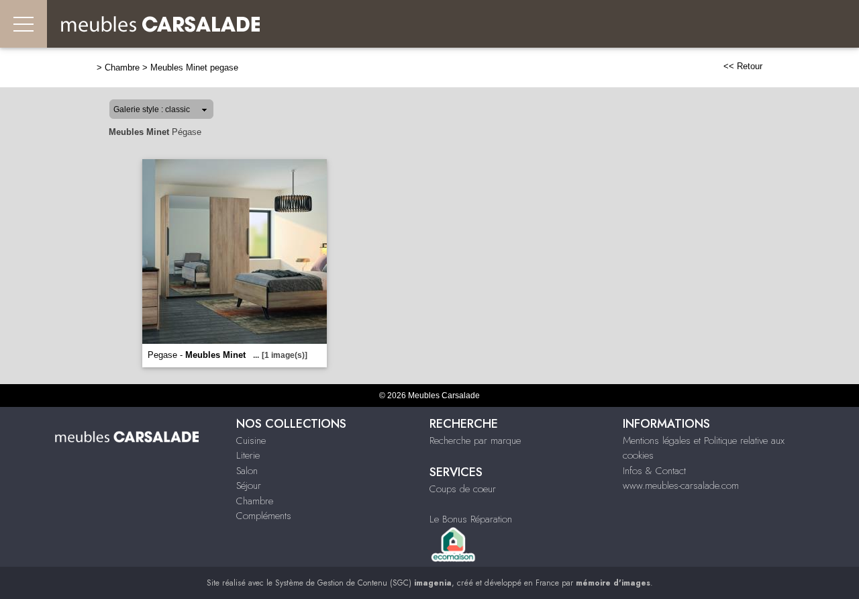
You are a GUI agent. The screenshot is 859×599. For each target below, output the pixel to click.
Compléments (263, 515)
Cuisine (251, 440)
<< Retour (742, 66)
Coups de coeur (463, 488)
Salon (247, 470)
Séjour (248, 485)
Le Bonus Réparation (471, 519)
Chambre (122, 67)
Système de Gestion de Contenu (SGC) (363, 583)
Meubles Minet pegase (194, 67)
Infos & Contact (654, 470)
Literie (248, 455)
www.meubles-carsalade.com (681, 485)
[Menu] (23, 24)
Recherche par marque (475, 440)
